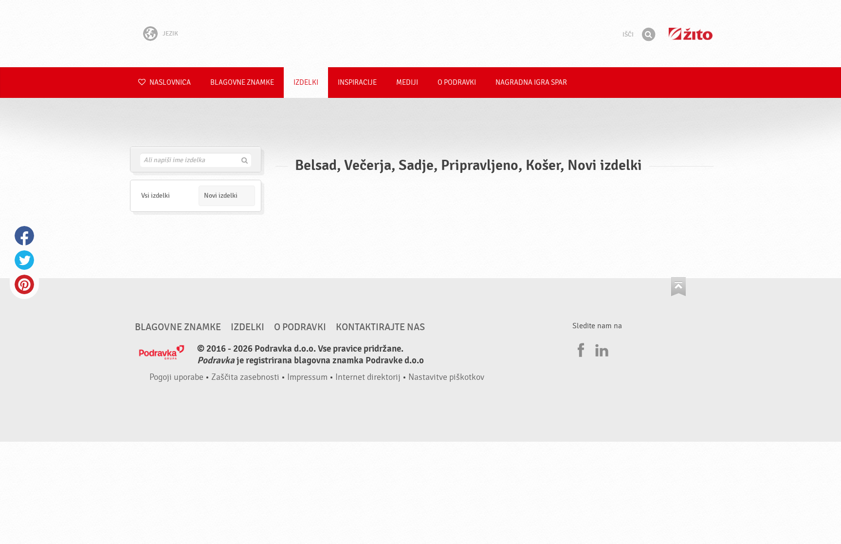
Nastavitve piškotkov (446, 377)
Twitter (24, 260)
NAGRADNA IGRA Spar (531, 82)
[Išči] (648, 34)
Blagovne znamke (242, 82)
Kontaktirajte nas (380, 327)
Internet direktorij (368, 377)
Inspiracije (357, 82)
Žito (691, 34)
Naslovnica (169, 82)
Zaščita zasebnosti (245, 377)
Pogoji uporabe (176, 377)
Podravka (420, 34)
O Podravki (457, 82)
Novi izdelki (221, 195)
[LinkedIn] (600, 348)
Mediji (407, 82)
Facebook (24, 235)
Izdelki (305, 82)
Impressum (307, 377)
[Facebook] (579, 348)
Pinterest (24, 284)
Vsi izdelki (155, 195)
